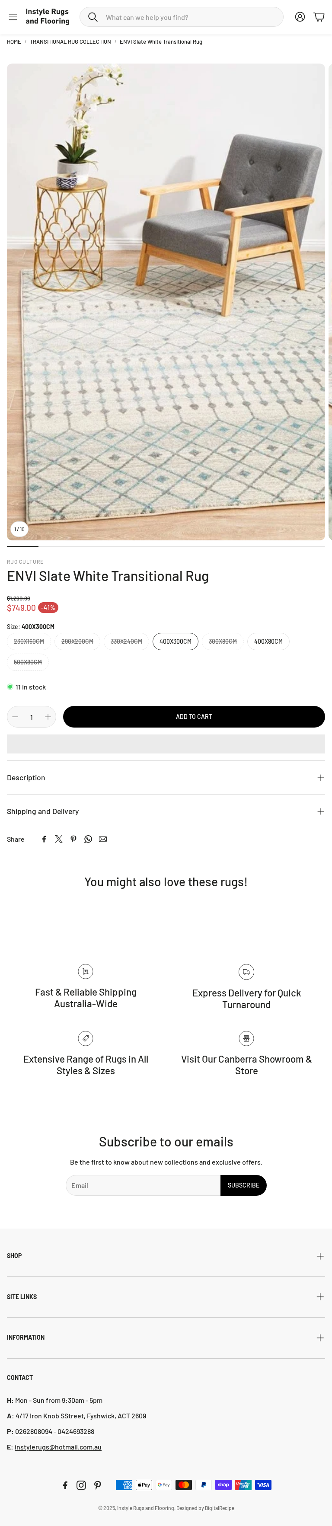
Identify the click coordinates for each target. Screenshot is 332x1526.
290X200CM (77, 641)
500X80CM (28, 662)
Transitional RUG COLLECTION (70, 41)
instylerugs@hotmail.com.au (58, 1447)
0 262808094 (33, 1431)
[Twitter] (59, 839)
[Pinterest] (73, 839)
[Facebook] (44, 839)
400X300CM (176, 641)
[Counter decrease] (15, 717)
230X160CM (29, 641)
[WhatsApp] (88, 839)
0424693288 (75, 1431)
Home (14, 41)
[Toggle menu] (13, 17)
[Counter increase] (48, 717)
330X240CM (126, 641)
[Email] (103, 839)
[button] (181, 16)
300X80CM (223, 641)
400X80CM (268, 641)
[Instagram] (81, 1485)
